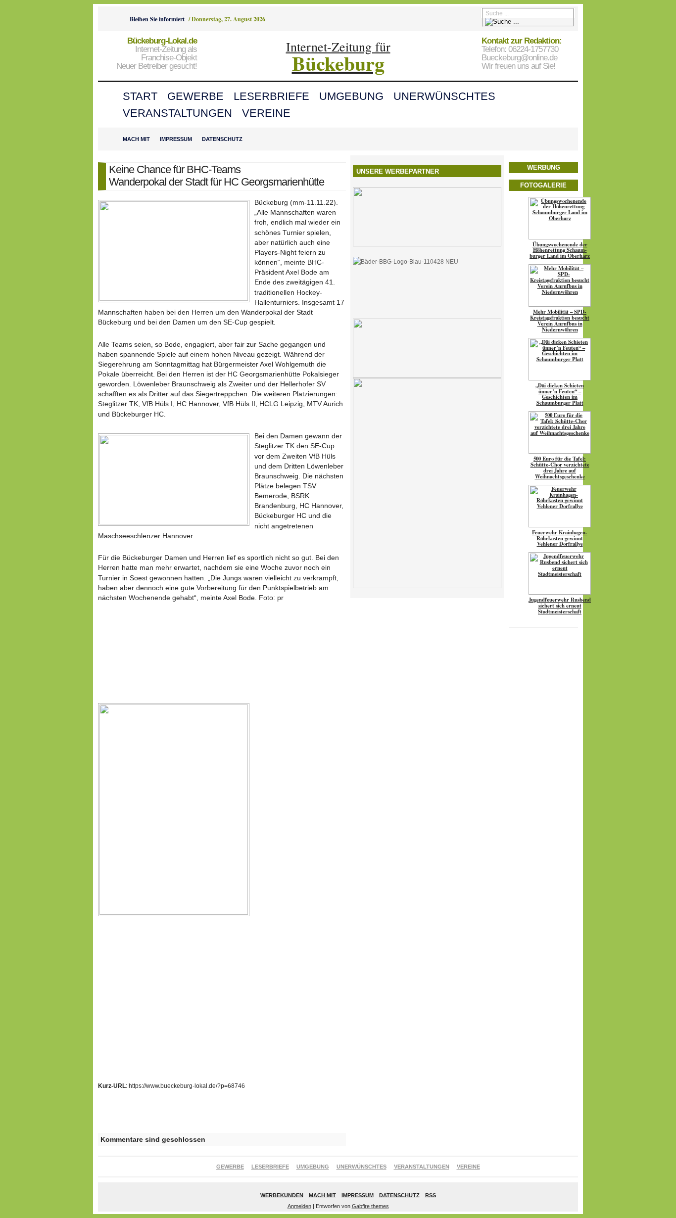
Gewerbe (195, 96)
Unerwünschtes (444, 96)
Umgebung (351, 96)
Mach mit (136, 139)
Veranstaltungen (177, 113)
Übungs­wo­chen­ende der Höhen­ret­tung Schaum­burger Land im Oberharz (560, 250)
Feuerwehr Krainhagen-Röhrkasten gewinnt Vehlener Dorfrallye (559, 538)
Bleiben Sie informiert (157, 19)
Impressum (176, 139)
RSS (430, 1195)
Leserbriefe (271, 96)
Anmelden (299, 1206)
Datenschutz (222, 139)
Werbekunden (281, 1195)
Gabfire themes (370, 1206)
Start (140, 96)
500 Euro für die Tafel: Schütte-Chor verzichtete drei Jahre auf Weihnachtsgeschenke (560, 467)
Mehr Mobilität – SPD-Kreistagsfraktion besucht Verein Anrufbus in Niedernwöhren (559, 320)
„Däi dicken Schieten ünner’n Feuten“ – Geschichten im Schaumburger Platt (559, 394)
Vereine (266, 113)
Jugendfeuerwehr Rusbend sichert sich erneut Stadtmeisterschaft (560, 605)
